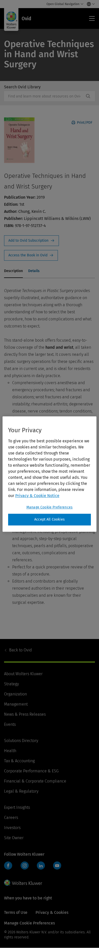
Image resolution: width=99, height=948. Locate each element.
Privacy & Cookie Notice (37, 495)
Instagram (25, 865)
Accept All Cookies (49, 519)
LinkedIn (41, 865)
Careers (11, 817)
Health (10, 750)
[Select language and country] (89, 4)
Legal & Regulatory (21, 791)
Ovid (20, 650)
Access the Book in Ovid (31, 255)
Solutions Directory (21, 740)
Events (10, 724)
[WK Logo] (23, 883)
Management (16, 704)
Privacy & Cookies (52, 912)
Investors (12, 827)
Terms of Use (15, 912)
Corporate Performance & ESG (31, 771)
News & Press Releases (25, 714)
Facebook (8, 865)
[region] (50, 474)
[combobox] (44, 96)
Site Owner (14, 837)
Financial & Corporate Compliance (35, 781)
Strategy (11, 684)
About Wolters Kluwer (23, 673)
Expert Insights (17, 807)
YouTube (57, 865)
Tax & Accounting (19, 760)
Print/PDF (84, 122)
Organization (15, 694)
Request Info (31, 241)
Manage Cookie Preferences (49, 507)
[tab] (13, 271)
